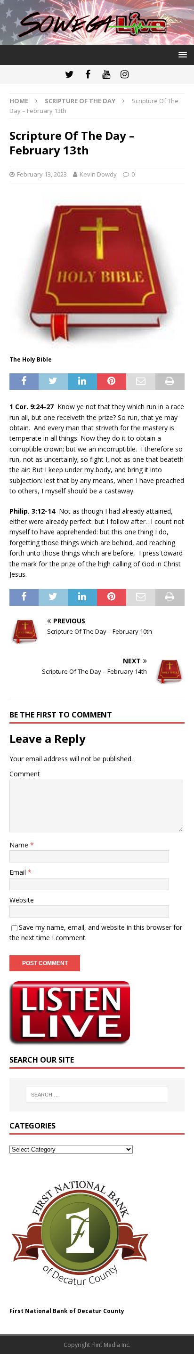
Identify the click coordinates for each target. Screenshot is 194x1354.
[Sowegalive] (97, 39)
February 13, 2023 (42, 174)
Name (19, 844)
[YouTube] (106, 74)
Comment (24, 773)
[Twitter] (69, 74)
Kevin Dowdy (98, 174)
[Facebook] (88, 74)
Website (21, 899)
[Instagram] (124, 74)
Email (18, 872)
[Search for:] (97, 1095)
